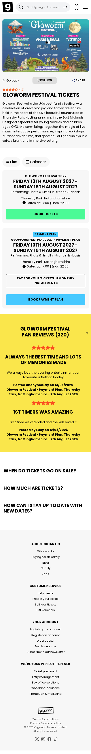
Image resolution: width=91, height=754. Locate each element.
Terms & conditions (45, 719)
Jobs (45, 574)
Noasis (75, 192)
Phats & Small (40, 192)
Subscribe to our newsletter (45, 652)
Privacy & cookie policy (45, 723)
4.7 (21, 89)
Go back (12, 80)
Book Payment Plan (45, 299)
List (13, 161)
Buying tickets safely (46, 557)
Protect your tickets (45, 599)
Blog (45, 563)
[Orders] (76, 7)
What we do (45, 551)
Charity (46, 568)
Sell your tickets (45, 604)
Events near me (45, 646)
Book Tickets (46, 214)
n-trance (59, 192)
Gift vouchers (45, 610)
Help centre (45, 593)
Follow (46, 80)
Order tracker (45, 641)
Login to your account (45, 629)
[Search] (65, 7)
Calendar (37, 161)
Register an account (45, 635)
